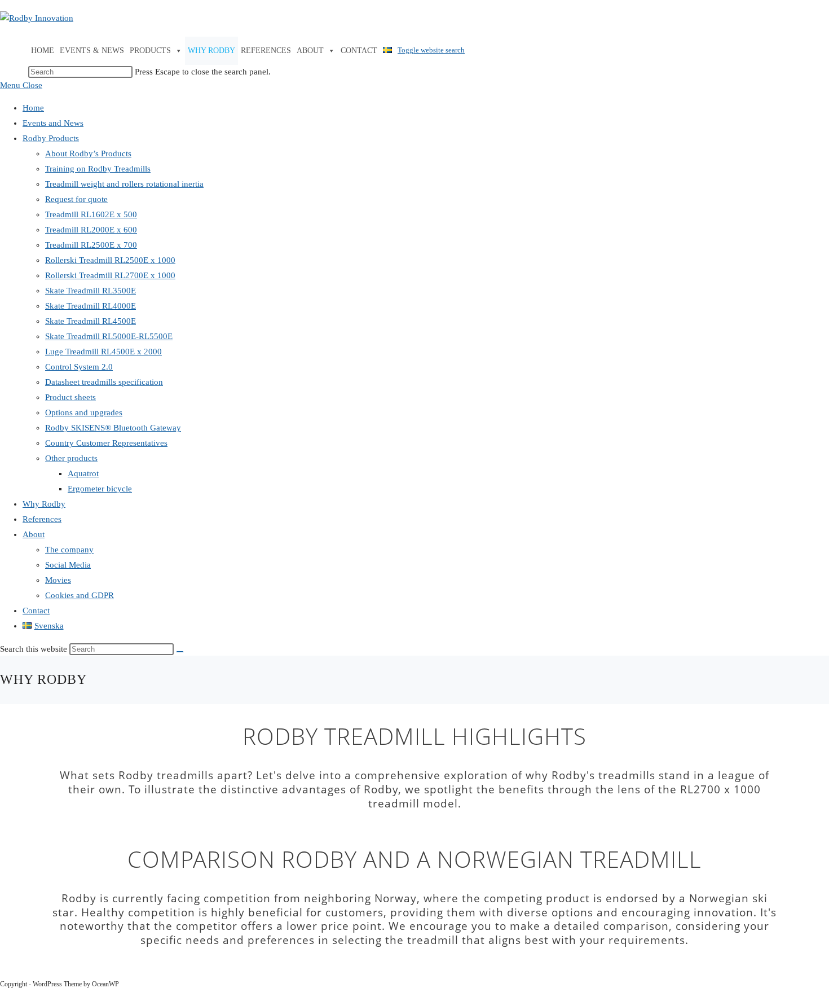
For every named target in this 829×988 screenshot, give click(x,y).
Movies (58, 580)
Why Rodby (211, 50)
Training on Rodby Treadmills (98, 168)
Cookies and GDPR (79, 595)
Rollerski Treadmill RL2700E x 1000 (110, 275)
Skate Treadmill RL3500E (90, 290)
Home (42, 50)
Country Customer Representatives (106, 442)
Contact (359, 50)
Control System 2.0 (79, 366)
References (266, 50)
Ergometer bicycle (100, 488)
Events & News (92, 50)
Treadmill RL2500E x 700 (91, 244)
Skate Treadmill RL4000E (90, 305)
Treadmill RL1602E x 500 (91, 214)
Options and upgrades (83, 412)
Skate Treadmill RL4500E (90, 321)
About (310, 50)
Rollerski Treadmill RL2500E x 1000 (110, 260)
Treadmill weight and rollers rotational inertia (124, 183)
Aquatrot (83, 473)
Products (150, 50)
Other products (71, 458)
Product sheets (70, 397)
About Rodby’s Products (88, 153)
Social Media (68, 564)
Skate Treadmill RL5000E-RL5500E (109, 336)
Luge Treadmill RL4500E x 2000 (103, 351)
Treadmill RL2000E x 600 (91, 229)
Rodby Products (51, 138)
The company (69, 549)
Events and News (53, 123)
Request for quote (76, 199)
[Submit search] (180, 652)
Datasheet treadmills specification (104, 382)
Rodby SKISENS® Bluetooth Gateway (113, 427)
